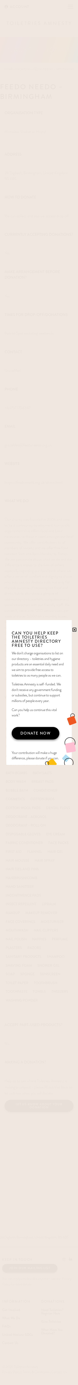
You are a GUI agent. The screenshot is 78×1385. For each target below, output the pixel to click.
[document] (39, 692)
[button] (74, 629)
